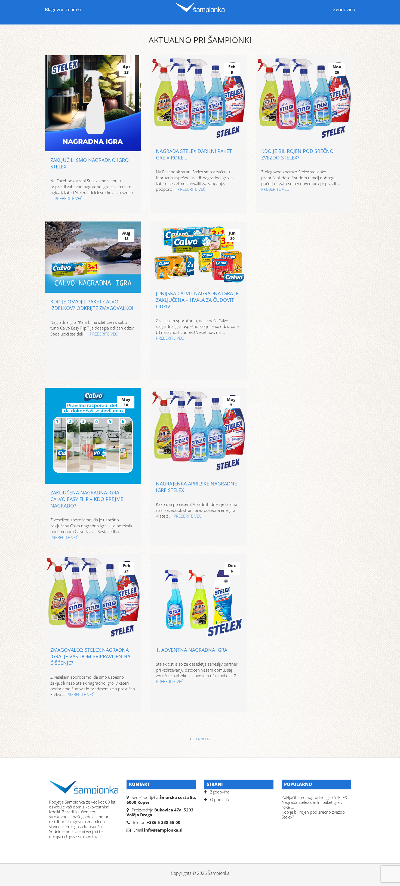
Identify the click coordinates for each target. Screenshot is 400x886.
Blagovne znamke (63, 9)
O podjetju (219, 799)
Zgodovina (344, 9)
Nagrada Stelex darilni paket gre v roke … (312, 804)
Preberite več (68, 198)
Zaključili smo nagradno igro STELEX (314, 797)
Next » (205, 739)
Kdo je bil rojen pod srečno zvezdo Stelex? (313, 814)
